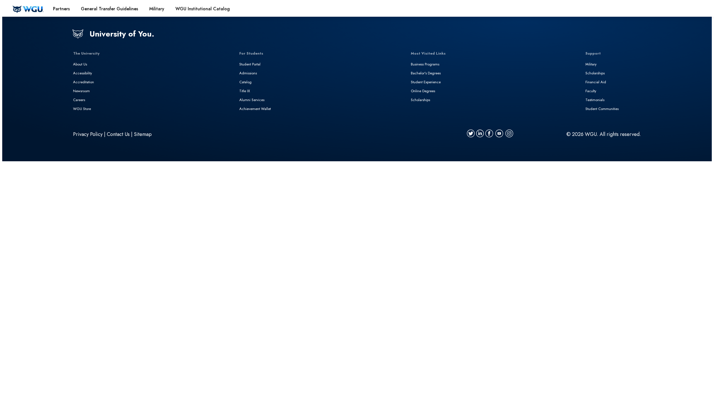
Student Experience (426, 82)
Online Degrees (423, 91)
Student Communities (602, 108)
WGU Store (82, 108)
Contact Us (118, 134)
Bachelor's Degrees (426, 73)
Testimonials (594, 99)
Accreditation (83, 82)
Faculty (590, 91)
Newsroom (81, 91)
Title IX (244, 91)
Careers (79, 99)
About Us (80, 64)
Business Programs (425, 64)
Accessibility (82, 73)
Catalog (245, 82)
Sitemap (143, 134)
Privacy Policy (88, 134)
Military (591, 64)
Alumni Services (251, 99)
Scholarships (420, 99)
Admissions (248, 73)
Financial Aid (595, 82)
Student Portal (249, 64)
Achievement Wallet (255, 108)
